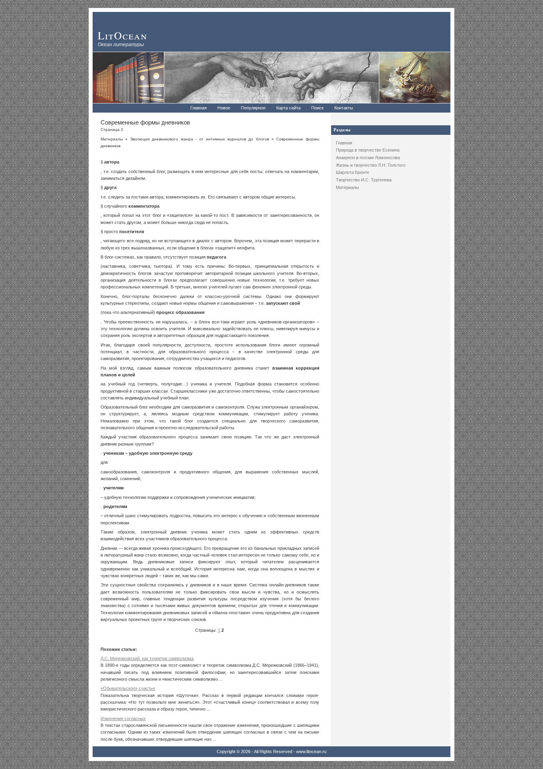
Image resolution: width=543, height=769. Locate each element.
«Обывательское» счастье (128, 688)
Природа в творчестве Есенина (367, 150)
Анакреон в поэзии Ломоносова (368, 157)
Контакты (343, 107)
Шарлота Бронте (352, 172)
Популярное (253, 107)
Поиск (317, 107)
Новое (223, 107)
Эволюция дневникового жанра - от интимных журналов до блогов (199, 139)
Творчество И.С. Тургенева (364, 179)
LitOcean (122, 35)
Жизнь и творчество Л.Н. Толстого (370, 165)
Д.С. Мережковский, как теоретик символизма (147, 658)
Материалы (347, 187)
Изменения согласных (123, 718)
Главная (198, 107)
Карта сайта (288, 107)
